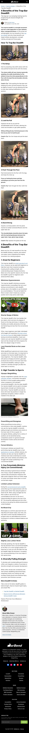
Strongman (21, 673)
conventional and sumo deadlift (16, 487)
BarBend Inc (16, 728)
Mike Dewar (11, 22)
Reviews (21, 678)
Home (2, 6)
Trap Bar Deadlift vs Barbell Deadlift (14, 591)
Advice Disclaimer (21, 702)
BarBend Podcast (21, 687)
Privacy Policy (8, 708)
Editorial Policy (21, 706)
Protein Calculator (8, 694)
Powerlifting (21, 676)
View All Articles (6, 634)
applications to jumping (7, 452)
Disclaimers (21, 704)
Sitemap (22, 728)
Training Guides (10, 6)
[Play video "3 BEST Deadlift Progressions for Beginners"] (14, 304)
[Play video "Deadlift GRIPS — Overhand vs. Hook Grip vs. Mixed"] (14, 530)
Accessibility (8, 702)
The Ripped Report (8, 690)
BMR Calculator (8, 692)
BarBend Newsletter (8, 687)
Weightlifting (8, 678)
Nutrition (8, 680)
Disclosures (8, 706)
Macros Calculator (21, 692)
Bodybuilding (8, 676)
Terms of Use (21, 708)
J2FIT (3, 626)
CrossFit (8, 673)
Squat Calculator (21, 694)
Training (21, 680)
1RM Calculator (21, 690)
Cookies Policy (8, 704)
